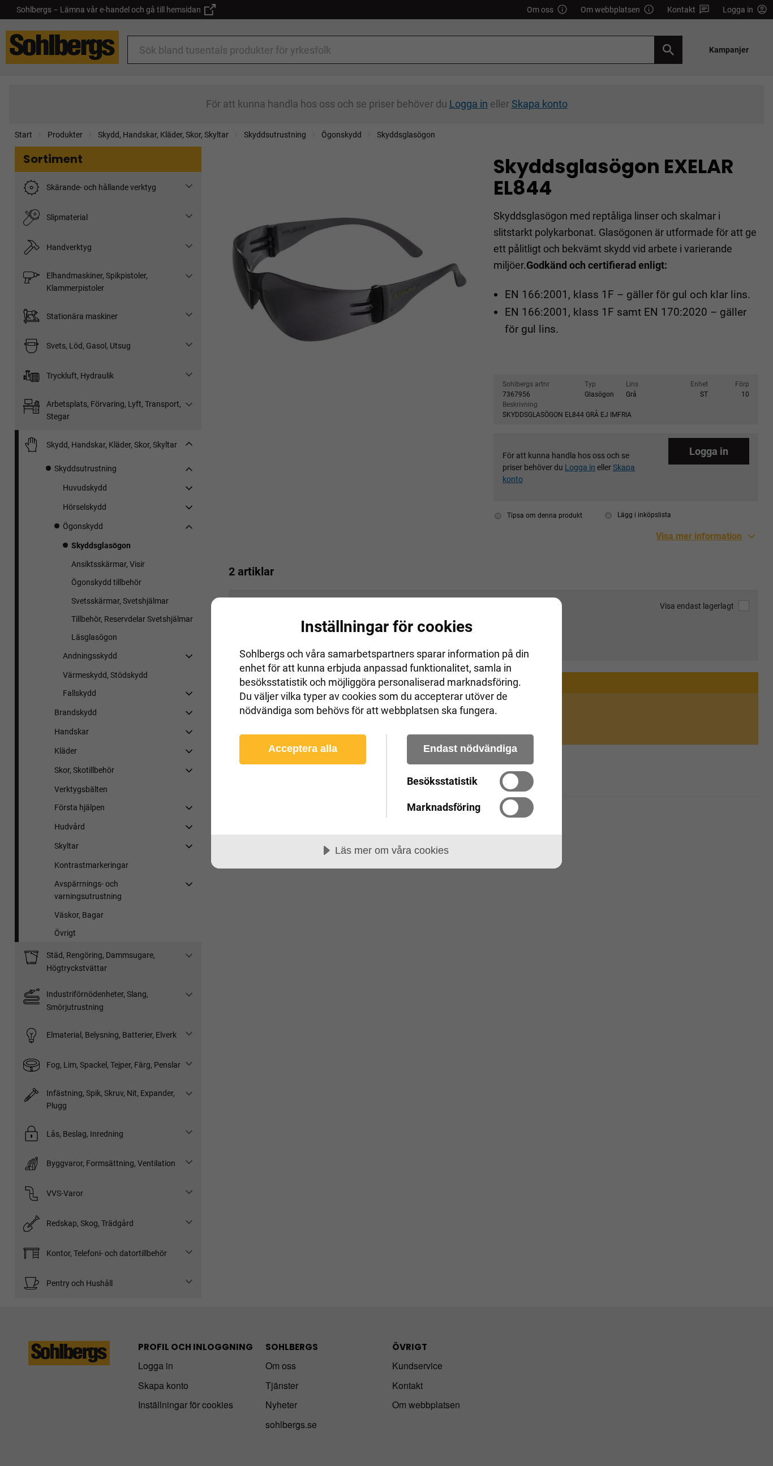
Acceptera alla (302, 748)
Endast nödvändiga (470, 748)
